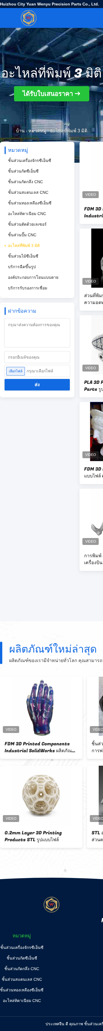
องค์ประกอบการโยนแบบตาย (33, 277)
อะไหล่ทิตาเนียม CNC (27, 213)
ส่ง (37, 384)
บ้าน (20, 130)
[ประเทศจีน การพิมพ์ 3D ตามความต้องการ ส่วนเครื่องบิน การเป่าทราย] (47, 795)
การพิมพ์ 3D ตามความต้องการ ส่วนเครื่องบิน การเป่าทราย (46, 836)
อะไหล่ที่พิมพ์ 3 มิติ (24, 245)
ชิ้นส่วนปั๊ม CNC (22, 235)
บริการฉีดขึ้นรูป (22, 266)
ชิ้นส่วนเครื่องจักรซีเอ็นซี (29, 160)
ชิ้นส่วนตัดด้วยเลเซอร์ (27, 224)
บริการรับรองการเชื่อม (27, 288)
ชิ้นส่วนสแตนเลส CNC (28, 192)
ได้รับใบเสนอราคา (48, 93)
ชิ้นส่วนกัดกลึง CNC (25, 181)
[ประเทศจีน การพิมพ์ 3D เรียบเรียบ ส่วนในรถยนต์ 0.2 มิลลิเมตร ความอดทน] (47, 706)
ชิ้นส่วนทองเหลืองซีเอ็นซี (30, 203)
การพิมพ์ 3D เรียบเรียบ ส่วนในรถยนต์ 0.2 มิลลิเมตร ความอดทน (44, 747)
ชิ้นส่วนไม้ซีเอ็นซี (23, 256)
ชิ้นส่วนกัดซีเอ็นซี (23, 171)
